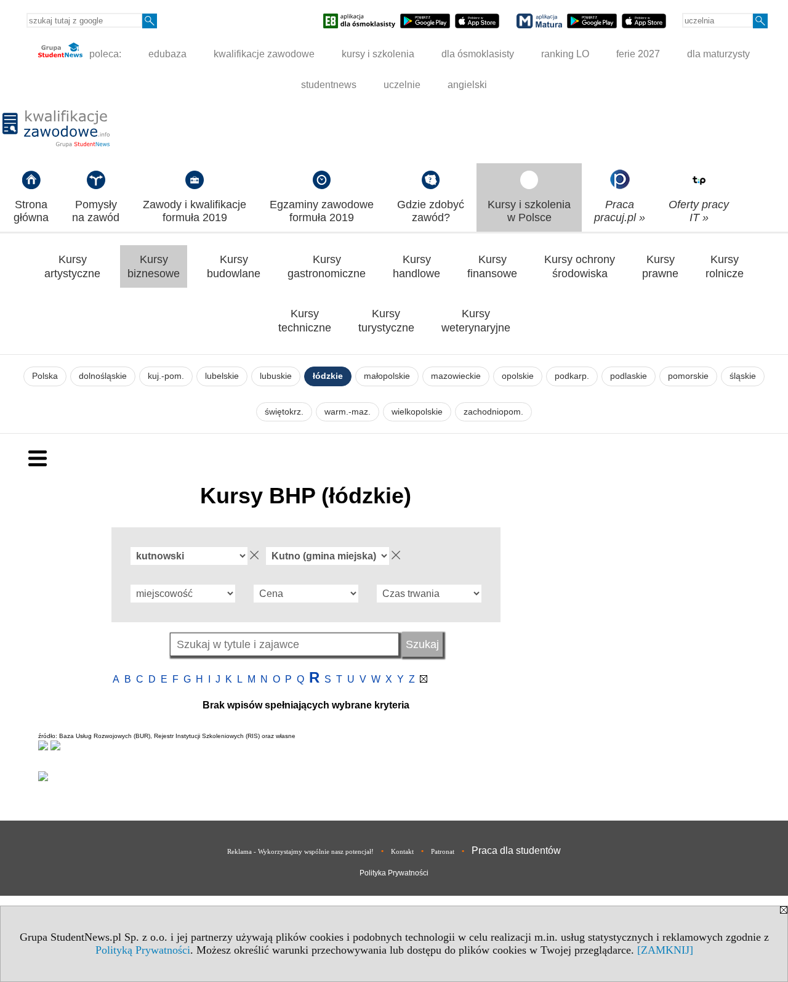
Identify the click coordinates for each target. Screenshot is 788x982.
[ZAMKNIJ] (665, 950)
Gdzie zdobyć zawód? (430, 211)
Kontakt (402, 851)
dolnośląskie (103, 376)
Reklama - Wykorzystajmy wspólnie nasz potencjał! (300, 851)
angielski (467, 84)
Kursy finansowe (492, 266)
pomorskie (688, 376)
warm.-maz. (347, 411)
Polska (45, 376)
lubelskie (222, 376)
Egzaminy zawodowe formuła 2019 (322, 211)
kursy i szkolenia (378, 54)
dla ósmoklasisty (477, 54)
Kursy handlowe (416, 266)
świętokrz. (284, 411)
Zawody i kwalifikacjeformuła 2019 (194, 211)
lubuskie (276, 376)
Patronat (442, 851)
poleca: (104, 54)
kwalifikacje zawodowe (264, 54)
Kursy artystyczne (72, 266)
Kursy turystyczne (386, 320)
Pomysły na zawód (95, 211)
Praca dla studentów (516, 850)
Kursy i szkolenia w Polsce (529, 211)
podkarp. (572, 376)
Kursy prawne (660, 266)
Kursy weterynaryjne (475, 320)
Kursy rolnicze (725, 266)
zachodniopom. (493, 411)
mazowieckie (456, 376)
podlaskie (628, 376)
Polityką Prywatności (142, 950)
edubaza (167, 54)
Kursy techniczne (304, 320)
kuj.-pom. (166, 376)
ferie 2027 (638, 54)
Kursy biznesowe (153, 266)
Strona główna (31, 211)
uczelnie (402, 84)
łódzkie (328, 376)
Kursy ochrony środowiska (579, 266)
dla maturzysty (718, 54)
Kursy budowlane (233, 266)
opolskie (518, 376)
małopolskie (387, 376)
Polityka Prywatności (394, 873)
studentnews (328, 84)
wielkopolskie (417, 411)
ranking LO (565, 54)
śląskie (743, 376)
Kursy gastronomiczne (326, 266)
